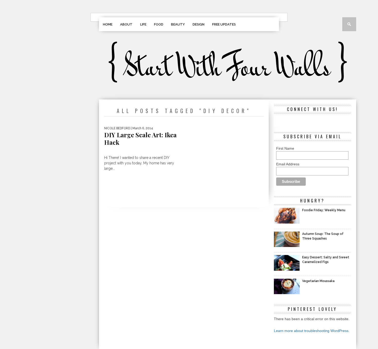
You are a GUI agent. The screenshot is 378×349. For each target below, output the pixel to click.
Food (158, 24)
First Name (285, 148)
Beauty (178, 24)
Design (198, 24)
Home (107, 24)
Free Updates (224, 24)
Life (143, 24)
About (126, 24)
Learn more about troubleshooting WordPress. (311, 331)
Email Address (287, 164)
